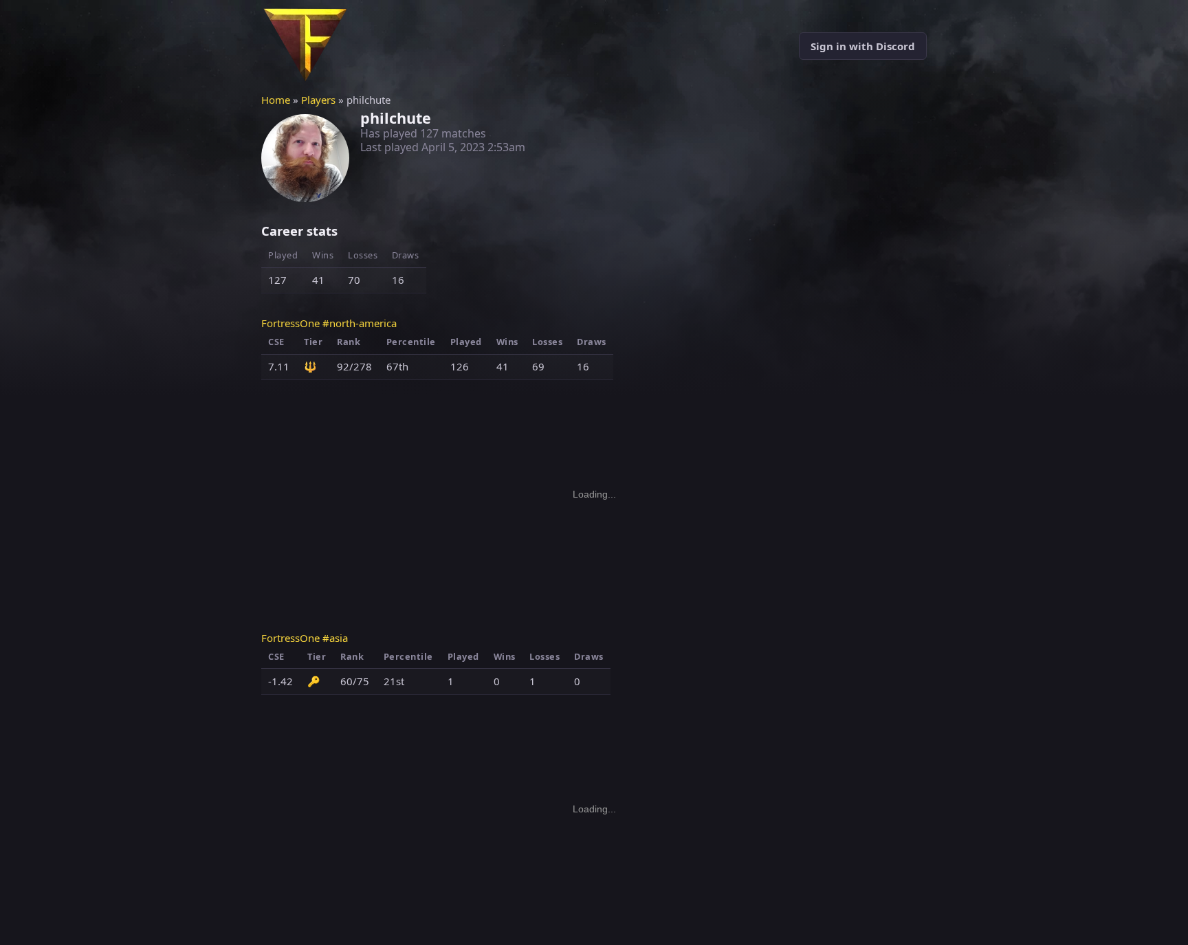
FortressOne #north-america (329, 323)
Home (275, 100)
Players (318, 100)
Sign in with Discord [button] (863, 46)
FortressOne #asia (304, 638)
